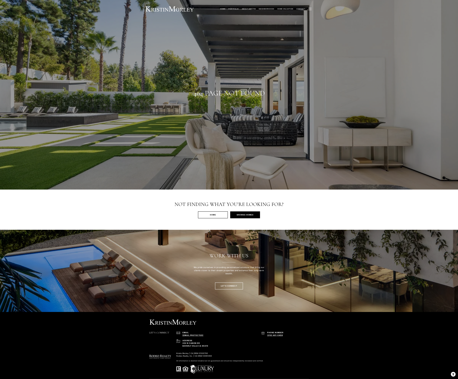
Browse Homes (245, 215)
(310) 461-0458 (275, 335)
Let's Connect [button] (229, 286)
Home (213, 215)
